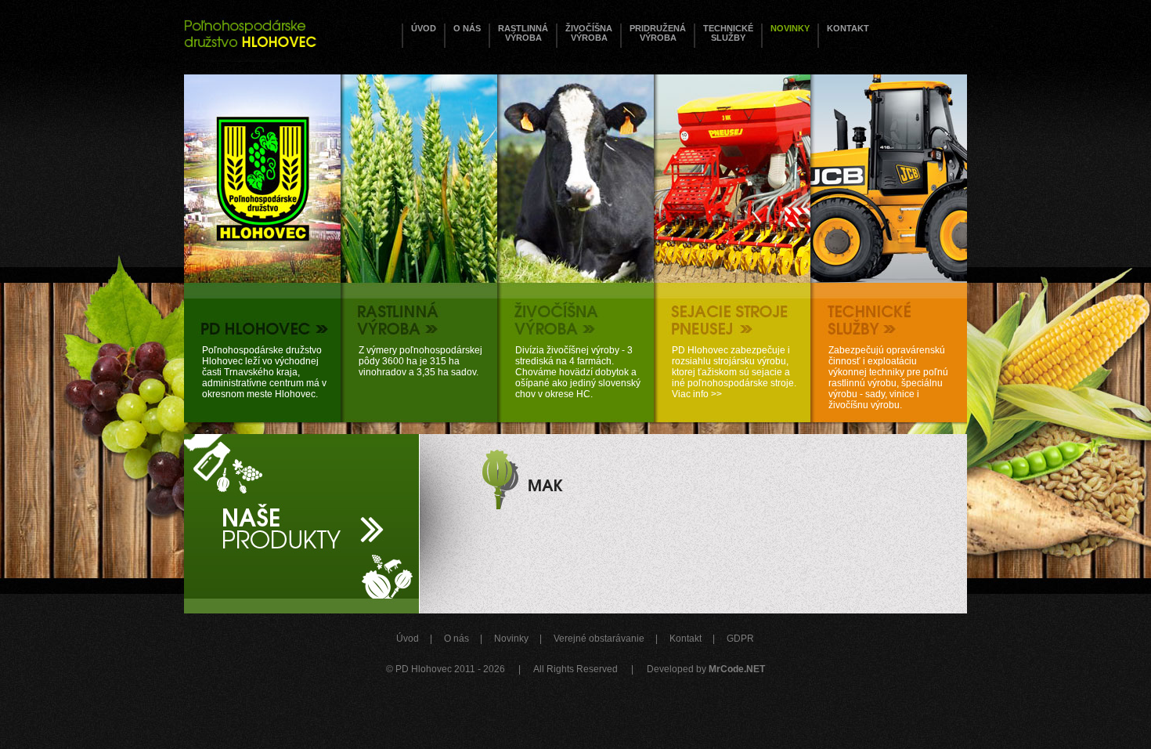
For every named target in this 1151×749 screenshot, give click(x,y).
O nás (467, 28)
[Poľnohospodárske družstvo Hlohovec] (250, 31)
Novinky (790, 28)
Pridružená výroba (658, 33)
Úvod (423, 28)
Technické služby (728, 33)
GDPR (740, 638)
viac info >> (476, 493)
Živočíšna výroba (588, 33)
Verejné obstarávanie (599, 638)
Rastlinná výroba (523, 33)
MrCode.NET (737, 669)
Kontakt (848, 28)
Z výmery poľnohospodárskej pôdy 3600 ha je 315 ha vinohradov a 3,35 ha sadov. (420, 361)
